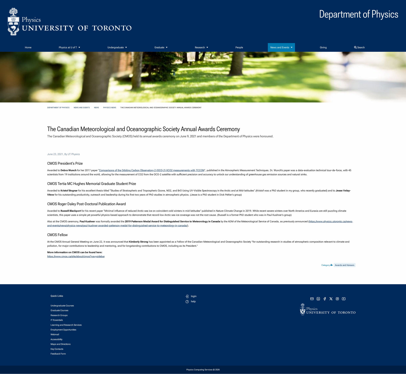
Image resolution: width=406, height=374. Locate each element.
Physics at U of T (68, 47)
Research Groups (59, 315)
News (96, 108)
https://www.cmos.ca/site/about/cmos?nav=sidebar (76, 256)
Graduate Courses (59, 310)
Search (361, 47)
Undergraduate (116, 47)
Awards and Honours (344, 265)
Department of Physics (58, 108)
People (239, 47)
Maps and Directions (61, 344)
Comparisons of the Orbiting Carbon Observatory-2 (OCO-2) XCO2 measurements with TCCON (151, 170)
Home (28, 47)
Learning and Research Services (66, 325)
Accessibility (56, 339)
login (193, 296)
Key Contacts (57, 349)
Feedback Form (58, 353)
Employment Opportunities (63, 329)
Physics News (109, 108)
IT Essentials (57, 320)
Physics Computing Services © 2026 (203, 369)
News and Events (279, 47)
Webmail (55, 334)
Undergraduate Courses (62, 305)
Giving (323, 47)
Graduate (159, 47)
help (193, 301)
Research (200, 47)
